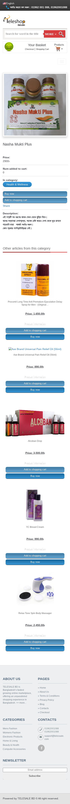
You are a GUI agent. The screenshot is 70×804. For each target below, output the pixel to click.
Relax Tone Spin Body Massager (35, 613)
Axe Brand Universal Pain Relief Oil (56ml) (35, 355)
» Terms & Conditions (49, 696)
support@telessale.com (54, 737)
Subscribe (35, 775)
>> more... (21, 702)
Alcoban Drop (35, 441)
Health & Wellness (17, 184)
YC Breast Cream (35, 527)
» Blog (41, 704)
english (10, 3)
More (50, 34)
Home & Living (10, 740)
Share (6, 205)
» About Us (43, 692)
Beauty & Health (11, 745)
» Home (42, 687)
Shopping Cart (42, 49)
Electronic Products (12, 736)
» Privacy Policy (46, 700)
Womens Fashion (12, 732)
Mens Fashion (10, 728)
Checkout (29, 49)
